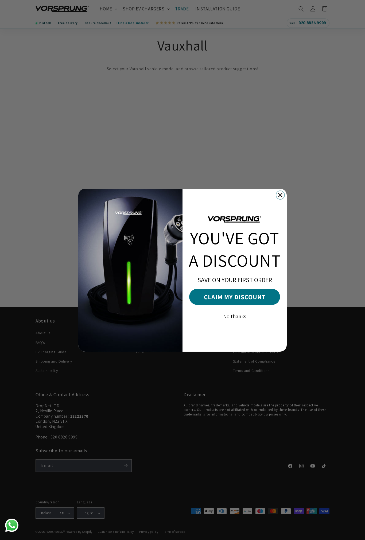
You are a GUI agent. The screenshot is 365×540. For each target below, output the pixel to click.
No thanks (234, 316)
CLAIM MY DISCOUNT (235, 297)
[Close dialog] (280, 195)
